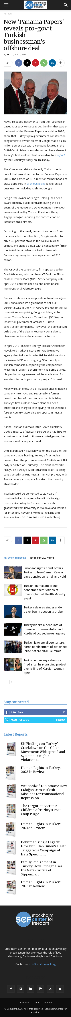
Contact (37, 1002)
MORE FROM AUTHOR (42, 558)
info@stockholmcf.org (42, 964)
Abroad (8, 13)
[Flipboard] (20, 989)
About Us (24, 1002)
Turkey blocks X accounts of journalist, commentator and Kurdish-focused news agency (44, 629)
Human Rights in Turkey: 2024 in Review (41, 826)
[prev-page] (6, 682)
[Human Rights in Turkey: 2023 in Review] (11, 887)
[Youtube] (60, 989)
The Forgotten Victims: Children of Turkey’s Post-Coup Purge (41, 810)
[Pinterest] (35, 63)
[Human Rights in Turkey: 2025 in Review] (11, 773)
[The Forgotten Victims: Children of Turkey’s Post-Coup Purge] (11, 811)
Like (63, 712)
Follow (60, 719)
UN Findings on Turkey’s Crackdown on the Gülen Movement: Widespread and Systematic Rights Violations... (43, 752)
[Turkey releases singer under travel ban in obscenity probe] (13, 611)
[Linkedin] (52, 63)
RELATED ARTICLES (15, 558)
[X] (27, 63)
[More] (61, 63)
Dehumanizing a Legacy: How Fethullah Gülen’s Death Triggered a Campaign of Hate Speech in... (44, 848)
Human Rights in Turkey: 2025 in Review (41, 770)
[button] (6, 5)
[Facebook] (18, 63)
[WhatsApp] (44, 63)
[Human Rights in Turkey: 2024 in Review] (11, 829)
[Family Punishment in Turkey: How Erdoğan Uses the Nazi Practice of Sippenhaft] (11, 867)
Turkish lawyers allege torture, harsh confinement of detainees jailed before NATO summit (45, 647)
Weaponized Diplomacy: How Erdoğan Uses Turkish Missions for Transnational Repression (44, 792)
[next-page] (11, 682)
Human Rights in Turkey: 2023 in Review (41, 884)
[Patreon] (40, 989)
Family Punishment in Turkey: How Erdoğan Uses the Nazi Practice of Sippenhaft (41, 868)
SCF (9, 54)
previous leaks (36, 183)
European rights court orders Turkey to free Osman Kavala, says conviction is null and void (45, 572)
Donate (48, 1002)
